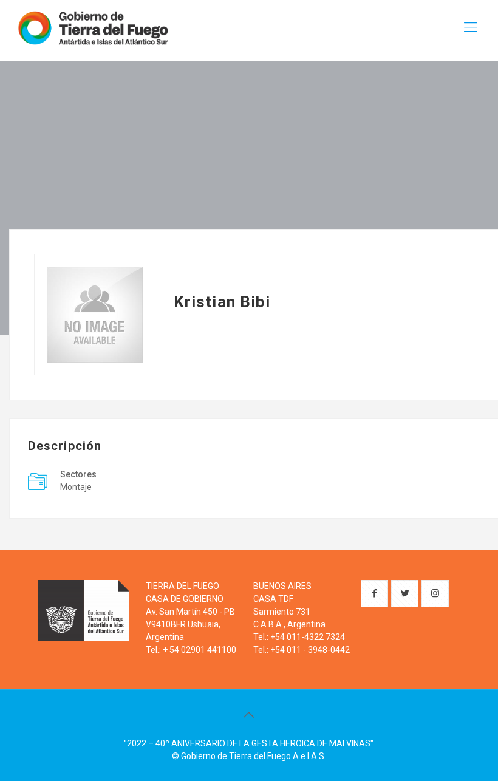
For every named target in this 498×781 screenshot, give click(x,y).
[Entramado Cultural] (92, 27)
